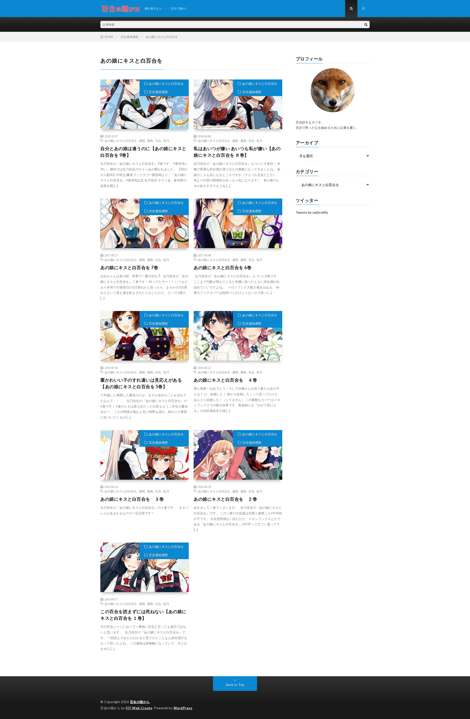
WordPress (183, 708)
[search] (366, 24)
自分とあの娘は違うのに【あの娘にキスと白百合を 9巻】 (143, 152)
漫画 (150, 140)
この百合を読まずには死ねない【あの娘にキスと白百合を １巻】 (143, 615)
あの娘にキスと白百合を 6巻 (222, 267)
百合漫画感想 (158, 92)
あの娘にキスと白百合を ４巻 (225, 380)
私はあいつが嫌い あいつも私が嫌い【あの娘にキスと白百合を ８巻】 (237, 152)
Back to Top (235, 685)
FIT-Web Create (139, 708)
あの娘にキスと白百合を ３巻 (132, 499)
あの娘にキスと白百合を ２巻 (225, 499)
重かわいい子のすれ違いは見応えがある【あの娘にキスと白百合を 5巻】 (141, 383)
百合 (158, 140)
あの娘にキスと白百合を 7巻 (129, 267)
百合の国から (140, 702)
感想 (142, 140)
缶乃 (166, 140)
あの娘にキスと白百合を (166, 84)
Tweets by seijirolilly (312, 212)
